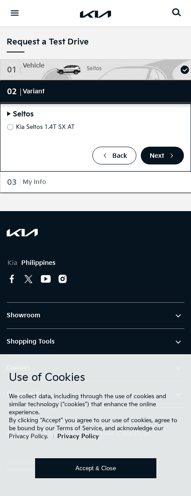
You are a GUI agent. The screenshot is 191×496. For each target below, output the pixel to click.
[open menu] (14, 12)
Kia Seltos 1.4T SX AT (45, 127)
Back (119, 156)
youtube (45, 279)
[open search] (176, 12)
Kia (32, 263)
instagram (62, 279)
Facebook (12, 279)
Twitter (29, 279)
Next (157, 156)
